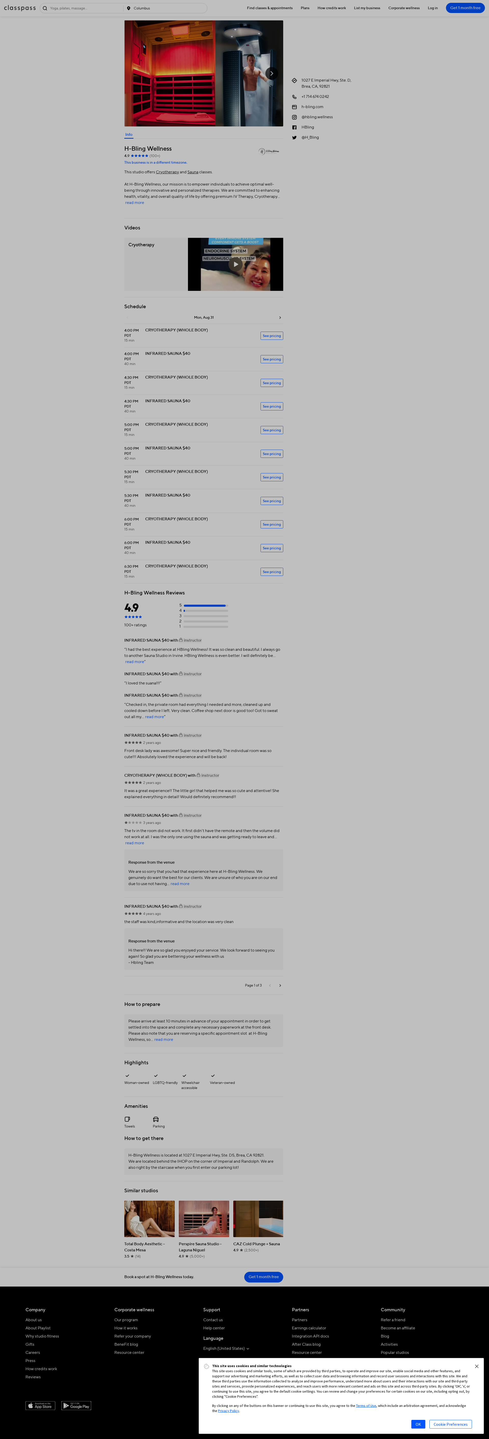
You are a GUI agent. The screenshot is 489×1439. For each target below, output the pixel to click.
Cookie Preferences (451, 1424)
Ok (418, 1424)
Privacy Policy (228, 1410)
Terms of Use (366, 1405)
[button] (477, 1366)
